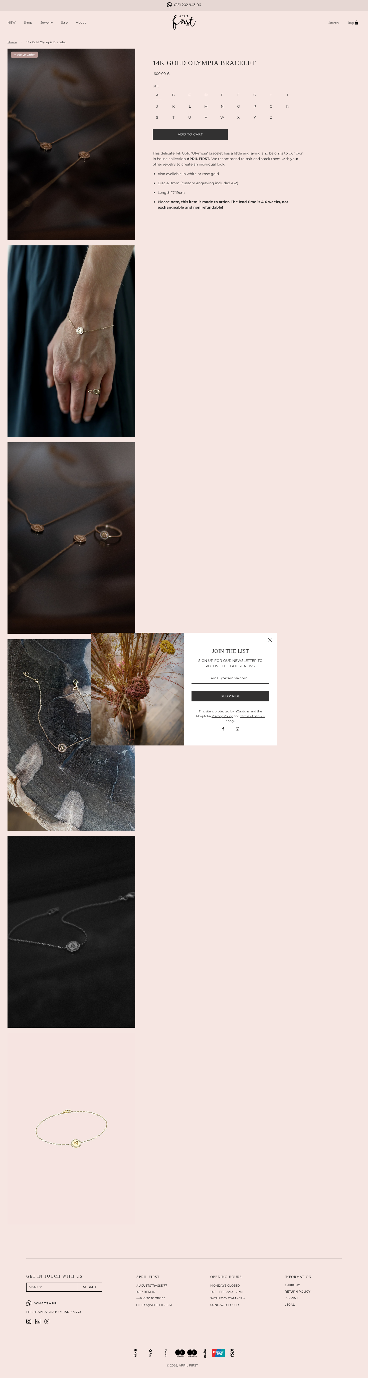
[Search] (333, 23)
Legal (290, 1304)
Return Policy (297, 1291)
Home (12, 42)
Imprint (291, 1298)
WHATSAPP (45, 1303)
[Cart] (353, 23)
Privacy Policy (222, 716)
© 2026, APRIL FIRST (182, 1365)
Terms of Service (252, 716)
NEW (12, 22)
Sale (64, 22)
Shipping (292, 1285)
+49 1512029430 (69, 1312)
